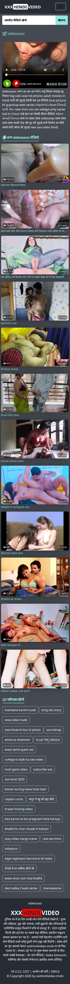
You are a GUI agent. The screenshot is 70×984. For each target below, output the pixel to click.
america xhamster (17, 740)
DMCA (55, 971)
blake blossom (56, 955)
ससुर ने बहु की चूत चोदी (41, 799)
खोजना (61, 20)
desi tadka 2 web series (21, 888)
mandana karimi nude (20, 710)
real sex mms (52, 839)
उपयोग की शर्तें (40, 971)
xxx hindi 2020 (14, 779)
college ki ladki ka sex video (24, 759)
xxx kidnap (53, 730)
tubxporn (11, 849)
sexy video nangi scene (21, 839)
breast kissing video (19, 809)
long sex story (51, 710)
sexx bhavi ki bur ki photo (23, 730)
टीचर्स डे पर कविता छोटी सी (19, 868)
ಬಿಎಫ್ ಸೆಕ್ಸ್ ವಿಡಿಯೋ (48, 740)
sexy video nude (16, 720)
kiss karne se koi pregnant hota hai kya (32, 819)
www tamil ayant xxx (19, 750)
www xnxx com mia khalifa (23, 878)
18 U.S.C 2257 (20, 971)
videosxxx (35, 903)
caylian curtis (14, 799)
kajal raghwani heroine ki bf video (28, 858)
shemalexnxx (52, 888)
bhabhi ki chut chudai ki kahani (27, 829)
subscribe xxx (42, 769)
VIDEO (22, 7)
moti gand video (16, 769)
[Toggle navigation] (60, 6)
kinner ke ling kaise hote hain (25, 789)
